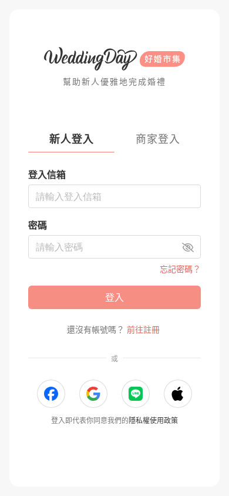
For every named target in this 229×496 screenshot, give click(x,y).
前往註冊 (143, 329)
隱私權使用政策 (153, 420)
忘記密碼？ (180, 269)
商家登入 (158, 139)
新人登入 (71, 139)
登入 (114, 297)
